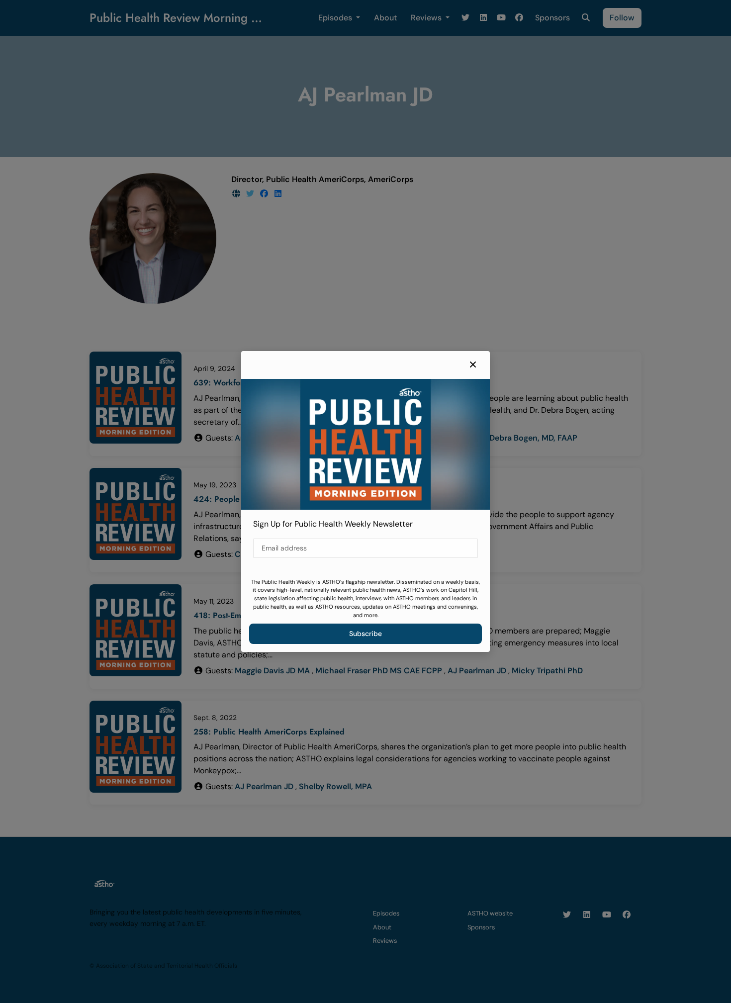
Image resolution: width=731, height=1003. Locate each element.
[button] (473, 365)
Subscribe (365, 633)
